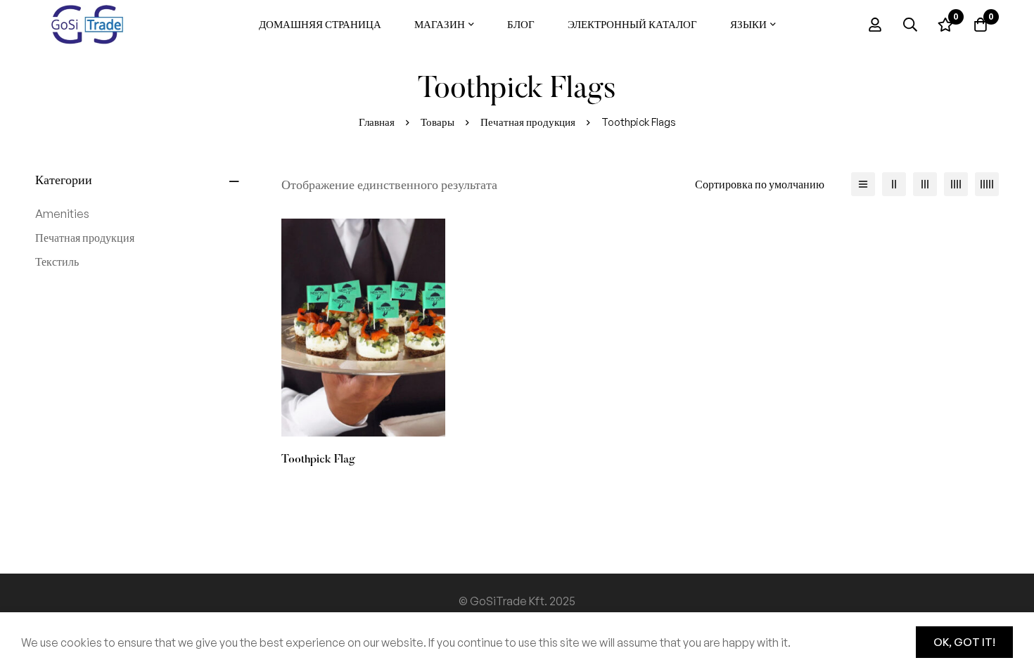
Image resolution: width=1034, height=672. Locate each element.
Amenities (62, 214)
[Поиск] (910, 24)
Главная (377, 122)
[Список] (863, 184)
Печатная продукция (527, 122)
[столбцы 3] (925, 184)
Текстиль (57, 261)
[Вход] (875, 24)
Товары (437, 122)
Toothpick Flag (318, 459)
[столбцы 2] (894, 184)
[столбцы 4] (956, 184)
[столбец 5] (987, 184)
